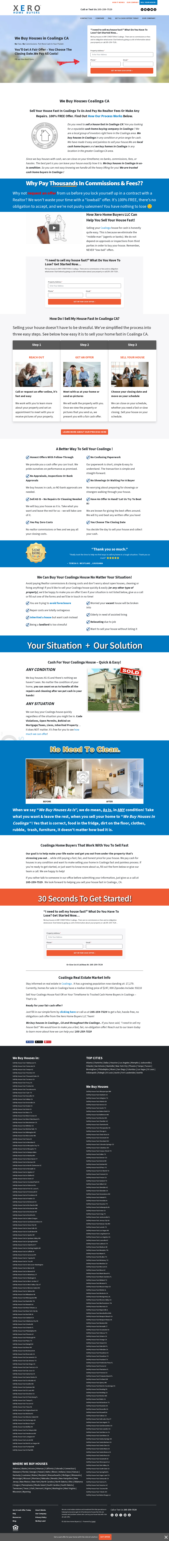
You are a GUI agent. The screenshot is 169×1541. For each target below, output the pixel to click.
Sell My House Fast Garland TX (96, 1181)
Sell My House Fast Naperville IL (97, 1310)
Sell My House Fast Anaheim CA (97, 1095)
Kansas (75, 1471)
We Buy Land (40, 1521)
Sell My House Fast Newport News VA (99, 1320)
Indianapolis (91, 1072)
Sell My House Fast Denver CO (96, 1157)
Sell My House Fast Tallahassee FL (24, 1063)
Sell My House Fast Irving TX (96, 1214)
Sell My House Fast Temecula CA (24, 1066)
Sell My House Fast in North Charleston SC (27, 1165)
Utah (32, 1488)
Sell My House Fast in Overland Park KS (26, 1182)
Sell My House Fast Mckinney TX (97, 1260)
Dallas (106, 1062)
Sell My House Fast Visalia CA (22, 1106)
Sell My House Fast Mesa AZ (95, 1270)
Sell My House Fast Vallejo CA (23, 1099)
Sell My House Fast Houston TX (97, 1204)
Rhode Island (40, 1485)
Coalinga (106, 228)
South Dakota (67, 1485)
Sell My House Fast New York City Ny (25, 1311)
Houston (114, 1062)
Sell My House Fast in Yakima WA (24, 1291)
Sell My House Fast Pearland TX (97, 1359)
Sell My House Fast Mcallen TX (96, 1257)
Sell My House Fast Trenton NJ (23, 1086)
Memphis (135, 1062)
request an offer (42, 193)
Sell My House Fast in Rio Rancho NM (25, 1205)
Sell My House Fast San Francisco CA (25, 1367)
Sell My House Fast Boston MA (96, 1118)
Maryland (42, 1475)
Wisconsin (17, 1491)
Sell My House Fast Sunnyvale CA (97, 1478)
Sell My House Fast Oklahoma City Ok (25, 1321)
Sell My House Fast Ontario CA (96, 1336)
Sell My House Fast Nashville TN (24, 1301)
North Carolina (47, 1481)
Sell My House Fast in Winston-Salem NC (26, 1288)
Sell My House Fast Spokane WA (24, 1387)
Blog (14, 1521)
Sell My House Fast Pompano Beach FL (99, 1376)
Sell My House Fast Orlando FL (23, 1327)
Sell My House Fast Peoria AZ (96, 1366)
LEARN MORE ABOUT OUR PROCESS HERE (84, 432)
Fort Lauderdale (128, 1072)
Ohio (71, 1481)
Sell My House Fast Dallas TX (96, 1154)
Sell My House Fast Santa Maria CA (98, 1449)
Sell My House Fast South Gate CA (97, 1468)
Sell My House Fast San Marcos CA (98, 1432)
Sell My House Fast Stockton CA (23, 1394)
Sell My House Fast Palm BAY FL (97, 1346)
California (49, 1468)
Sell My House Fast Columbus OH (97, 1148)
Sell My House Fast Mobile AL (96, 1290)
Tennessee (17, 1488)
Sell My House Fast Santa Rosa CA (97, 1455)
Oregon (17, 1485)
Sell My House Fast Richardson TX (97, 1402)
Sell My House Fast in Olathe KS (23, 1175)
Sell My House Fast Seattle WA (23, 1384)
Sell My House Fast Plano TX (22, 1341)
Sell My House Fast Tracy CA (22, 1083)
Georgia (33, 1471)
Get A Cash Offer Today (127, 18)
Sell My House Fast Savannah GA (97, 1459)
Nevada (54, 1478)
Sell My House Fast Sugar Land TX (97, 1475)
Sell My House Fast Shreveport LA (98, 1462)
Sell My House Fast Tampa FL (23, 1400)
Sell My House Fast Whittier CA (23, 1126)
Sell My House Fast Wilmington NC (24, 1132)
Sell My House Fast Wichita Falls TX (25, 1129)
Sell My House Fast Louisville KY (97, 1240)
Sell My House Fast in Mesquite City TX (26, 1145)
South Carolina (53, 1485)
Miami (113, 1069)
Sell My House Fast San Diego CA (24, 1364)
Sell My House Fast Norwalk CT (96, 1326)
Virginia (48, 1488)
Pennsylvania (27, 1485)
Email (125, 60)
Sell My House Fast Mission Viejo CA (98, 1286)
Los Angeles (124, 1062)
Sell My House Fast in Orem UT (23, 1178)
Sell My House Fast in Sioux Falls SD (25, 1228)
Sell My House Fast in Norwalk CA (24, 1169)
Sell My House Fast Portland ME (23, 1447)
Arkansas (40, 1468)
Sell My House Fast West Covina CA (25, 1116)
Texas (25, 1488)
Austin (117, 1072)
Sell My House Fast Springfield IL (97, 1472)
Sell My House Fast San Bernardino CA (99, 1425)
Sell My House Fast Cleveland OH (97, 1141)
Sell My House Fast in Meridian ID (24, 1142)
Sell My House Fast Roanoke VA (97, 1406)
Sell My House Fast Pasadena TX (97, 1356)
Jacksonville (145, 1062)
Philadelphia (103, 1069)
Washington (57, 1488)
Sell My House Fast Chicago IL (96, 1131)
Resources (17, 1517)
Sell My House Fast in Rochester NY (25, 1212)
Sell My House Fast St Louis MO (23, 1390)
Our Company (132, 2)
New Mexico (25, 1481)
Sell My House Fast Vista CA (22, 1109)
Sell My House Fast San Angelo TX (97, 1422)
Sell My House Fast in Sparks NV (23, 1235)
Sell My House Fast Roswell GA (96, 1412)
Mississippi (17, 1478)
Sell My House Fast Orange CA (96, 1339)
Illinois (54, 1471)
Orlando (89, 1066)
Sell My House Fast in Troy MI (23, 1261)
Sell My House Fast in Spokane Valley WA (26, 1238)
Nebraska (45, 1478)
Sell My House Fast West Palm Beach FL (26, 1119)
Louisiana (26, 1475)
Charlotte (98, 1062)
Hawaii (41, 1471)
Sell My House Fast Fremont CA (97, 1174)
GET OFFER (105, 1537)
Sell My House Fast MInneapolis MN (25, 1298)
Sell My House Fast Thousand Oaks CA (26, 1076)
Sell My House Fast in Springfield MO (25, 1241)
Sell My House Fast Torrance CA (23, 1079)
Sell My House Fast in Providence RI (25, 1195)
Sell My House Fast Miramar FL (96, 1283)
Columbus (131, 1069)
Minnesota (76, 1475)
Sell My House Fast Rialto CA (96, 1399)
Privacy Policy (40, 1517)
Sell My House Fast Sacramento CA (25, 1357)
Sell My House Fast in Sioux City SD (24, 1225)
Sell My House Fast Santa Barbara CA (98, 1442)
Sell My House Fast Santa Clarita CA (25, 1377)
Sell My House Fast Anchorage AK (24, 1420)
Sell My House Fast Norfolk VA (23, 1314)
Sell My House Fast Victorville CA (24, 1102)
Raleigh (101, 1072)
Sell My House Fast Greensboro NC (98, 1194)
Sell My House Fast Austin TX (96, 1108)
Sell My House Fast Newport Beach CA (99, 1316)
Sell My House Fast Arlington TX (97, 1098)
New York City (121, 1066)
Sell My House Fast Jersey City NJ (98, 1220)
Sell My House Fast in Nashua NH (24, 1155)
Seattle (139, 1072)
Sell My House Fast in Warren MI (23, 1268)
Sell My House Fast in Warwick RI (24, 1271)
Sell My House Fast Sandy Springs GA (99, 1439)
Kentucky (17, 1475)
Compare (100, 18)
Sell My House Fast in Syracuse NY (24, 1255)
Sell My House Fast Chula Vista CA (97, 1134)
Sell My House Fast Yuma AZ (22, 1139)
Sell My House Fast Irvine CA (96, 1210)
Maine (34, 1475)
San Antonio (100, 1066)
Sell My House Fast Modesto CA (97, 1293)
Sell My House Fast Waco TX (22, 1112)
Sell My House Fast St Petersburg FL (25, 1397)
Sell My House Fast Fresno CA (96, 1177)
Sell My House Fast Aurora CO (96, 1104)
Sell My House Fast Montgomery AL (98, 1296)
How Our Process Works (105, 116)
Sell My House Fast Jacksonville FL (98, 1217)
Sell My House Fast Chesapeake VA (98, 1128)
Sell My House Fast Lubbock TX (97, 1243)
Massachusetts (54, 1475)
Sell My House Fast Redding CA (96, 1392)
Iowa (69, 1471)
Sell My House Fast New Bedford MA (98, 1313)
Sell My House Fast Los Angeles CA (98, 1237)
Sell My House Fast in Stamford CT (24, 1245)
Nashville (110, 1066)
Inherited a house (41, 617)
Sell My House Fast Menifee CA (96, 1263)
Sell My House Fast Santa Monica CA (98, 1452)
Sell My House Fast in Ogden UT (24, 1172)
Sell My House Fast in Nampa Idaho (24, 1152)
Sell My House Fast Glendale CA (97, 1191)
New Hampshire (66, 1478)
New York (36, 1481)
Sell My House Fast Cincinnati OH (97, 1138)
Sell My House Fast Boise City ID (24, 1423)
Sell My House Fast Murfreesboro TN (99, 1303)
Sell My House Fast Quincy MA (96, 1382)
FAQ (109, 18)
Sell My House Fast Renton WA (96, 1396)
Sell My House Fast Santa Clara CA (97, 1445)
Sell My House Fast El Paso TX (96, 1167)
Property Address (97, 50)
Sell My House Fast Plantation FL (97, 1369)
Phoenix (132, 1066)
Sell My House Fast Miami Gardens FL (99, 1277)
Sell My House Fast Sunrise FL (96, 1482)
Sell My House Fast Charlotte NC (97, 1124)
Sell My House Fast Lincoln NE (23, 1440)
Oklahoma (78, 1481)
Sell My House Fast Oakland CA (23, 1317)
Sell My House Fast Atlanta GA (96, 1101)
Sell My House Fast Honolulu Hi (96, 1200)
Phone (93, 60)
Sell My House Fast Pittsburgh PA (24, 1337)
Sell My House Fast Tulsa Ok (22, 1407)
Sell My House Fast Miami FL (95, 1253)
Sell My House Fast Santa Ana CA (24, 1374)
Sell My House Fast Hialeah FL (96, 1197)
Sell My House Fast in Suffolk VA (23, 1251)
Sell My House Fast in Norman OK (24, 1162)
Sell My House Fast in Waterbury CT (25, 1274)
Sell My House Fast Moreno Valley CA (98, 1300)
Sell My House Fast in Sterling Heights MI (26, 1248)
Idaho (47, 1471)
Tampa (140, 1066)
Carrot (93, 1521)
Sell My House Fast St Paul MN (23, 1450)
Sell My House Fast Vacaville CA (23, 1096)
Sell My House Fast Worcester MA (24, 1135)
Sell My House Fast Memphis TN (97, 1250)
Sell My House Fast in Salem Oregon (25, 1218)
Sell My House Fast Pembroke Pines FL (99, 1363)
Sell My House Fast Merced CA (96, 1267)
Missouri (27, 1478)
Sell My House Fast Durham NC (96, 1164)
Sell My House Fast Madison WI (96, 1247)
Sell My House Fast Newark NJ (23, 1304)
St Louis (150, 1069)
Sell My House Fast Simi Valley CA (97, 1465)
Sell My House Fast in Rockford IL (24, 1215)
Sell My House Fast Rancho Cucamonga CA (100, 1386)
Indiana (62, 1471)
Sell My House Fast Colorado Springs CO (100, 1144)
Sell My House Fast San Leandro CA (98, 1429)
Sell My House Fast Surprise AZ (97, 1485)
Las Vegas (141, 1069)
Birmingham (91, 1069)
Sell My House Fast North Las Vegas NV (26, 1443)
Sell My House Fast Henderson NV (24, 1433)
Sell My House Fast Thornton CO (24, 1073)
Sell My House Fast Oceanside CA (97, 1330)
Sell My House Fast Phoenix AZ (23, 1334)
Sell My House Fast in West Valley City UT (27, 1284)
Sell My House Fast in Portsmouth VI (25, 1192)
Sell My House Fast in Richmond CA (24, 1202)
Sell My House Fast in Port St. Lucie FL (26, 1188)
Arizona (31, 1468)
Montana (36, 1478)
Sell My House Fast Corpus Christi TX (98, 1151)
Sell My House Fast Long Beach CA (98, 1234)
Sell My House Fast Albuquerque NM (98, 1091)
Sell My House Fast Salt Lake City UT (98, 1419)
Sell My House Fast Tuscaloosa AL (24, 1089)
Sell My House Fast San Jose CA (23, 1370)
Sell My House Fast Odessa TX (96, 1333)
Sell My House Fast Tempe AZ (23, 1069)
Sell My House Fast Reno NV (22, 1347)
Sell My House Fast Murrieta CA (96, 1306)
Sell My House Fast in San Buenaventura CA (27, 1222)
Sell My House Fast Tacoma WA (97, 1488)
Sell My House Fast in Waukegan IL (24, 1278)
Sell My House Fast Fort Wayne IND (25, 1430)
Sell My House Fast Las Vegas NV (97, 1230)
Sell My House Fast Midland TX (96, 1280)
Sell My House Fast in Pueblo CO (24, 1198)
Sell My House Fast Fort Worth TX (97, 1171)
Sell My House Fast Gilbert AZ (96, 1184)
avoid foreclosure (60, 603)
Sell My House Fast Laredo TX (96, 1227)
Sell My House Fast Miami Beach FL (98, 1273)
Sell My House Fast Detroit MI (96, 1161)
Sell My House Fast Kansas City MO (98, 1224)
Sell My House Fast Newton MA (96, 1323)
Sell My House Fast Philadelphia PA (24, 1331)
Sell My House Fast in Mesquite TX (24, 1149)
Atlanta (89, 1062)
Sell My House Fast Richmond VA (24, 1351)
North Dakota (61, 1481)
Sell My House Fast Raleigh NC (23, 1344)
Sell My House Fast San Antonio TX (24, 1360)
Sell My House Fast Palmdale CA (97, 1349)
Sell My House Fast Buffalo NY (23, 1427)
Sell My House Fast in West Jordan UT (26, 1281)
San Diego (121, 1069)
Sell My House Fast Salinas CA (96, 1415)
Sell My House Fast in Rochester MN (25, 1208)
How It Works (118, 2)
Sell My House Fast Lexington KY (24, 1437)
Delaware (17, 1471)
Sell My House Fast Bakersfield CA (98, 1111)
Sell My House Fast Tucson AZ (23, 1403)
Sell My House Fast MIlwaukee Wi (24, 1294)
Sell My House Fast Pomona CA (96, 1373)
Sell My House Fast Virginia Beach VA (25, 1410)
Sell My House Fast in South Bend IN (25, 1231)
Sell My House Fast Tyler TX (22, 1093)
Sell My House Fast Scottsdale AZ (24, 1380)
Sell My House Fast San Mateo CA (97, 1435)
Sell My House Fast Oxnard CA (96, 1343)
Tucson (148, 1066)
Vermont (39, 1488)
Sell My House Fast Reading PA (96, 1389)
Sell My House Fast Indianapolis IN (97, 1207)
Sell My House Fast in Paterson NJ (24, 1185)
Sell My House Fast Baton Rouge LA (98, 1495)
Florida (25, 1471)
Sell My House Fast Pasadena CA (97, 1353)
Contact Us (86, 18)
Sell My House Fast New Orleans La (25, 1307)
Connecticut (69, 1468)
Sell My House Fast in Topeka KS (24, 1258)
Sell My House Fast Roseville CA (97, 1409)
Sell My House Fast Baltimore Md (97, 1114)
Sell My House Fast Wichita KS (23, 1413)
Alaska (24, 1468)
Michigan (66, 1475)
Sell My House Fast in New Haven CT (25, 1159)
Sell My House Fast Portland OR (97, 1379)
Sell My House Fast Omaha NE (23, 1324)
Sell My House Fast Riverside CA (24, 1354)
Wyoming (27, 1491)
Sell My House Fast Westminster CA (25, 1122)
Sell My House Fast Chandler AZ (97, 1121)
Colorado (59, 1468)
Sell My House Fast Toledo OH (96, 1492)
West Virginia (69, 1488)
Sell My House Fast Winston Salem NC (25, 1417)
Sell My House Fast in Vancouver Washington (28, 1265)
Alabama (16, 1468)
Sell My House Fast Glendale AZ (97, 1187)
